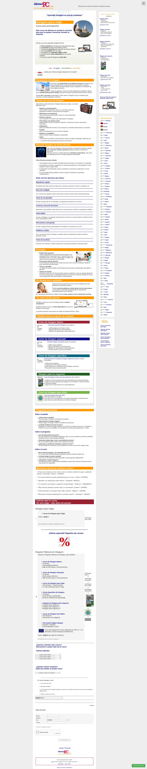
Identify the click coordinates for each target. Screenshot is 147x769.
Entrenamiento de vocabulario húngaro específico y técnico (62, 358)
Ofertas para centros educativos (88, 6)
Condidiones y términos (46, 726)
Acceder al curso (138, 765)
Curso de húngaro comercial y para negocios (57, 377)
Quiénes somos (105, 6)
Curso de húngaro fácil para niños (54, 395)
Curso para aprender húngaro (57, 325)
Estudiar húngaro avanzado (55, 342)
